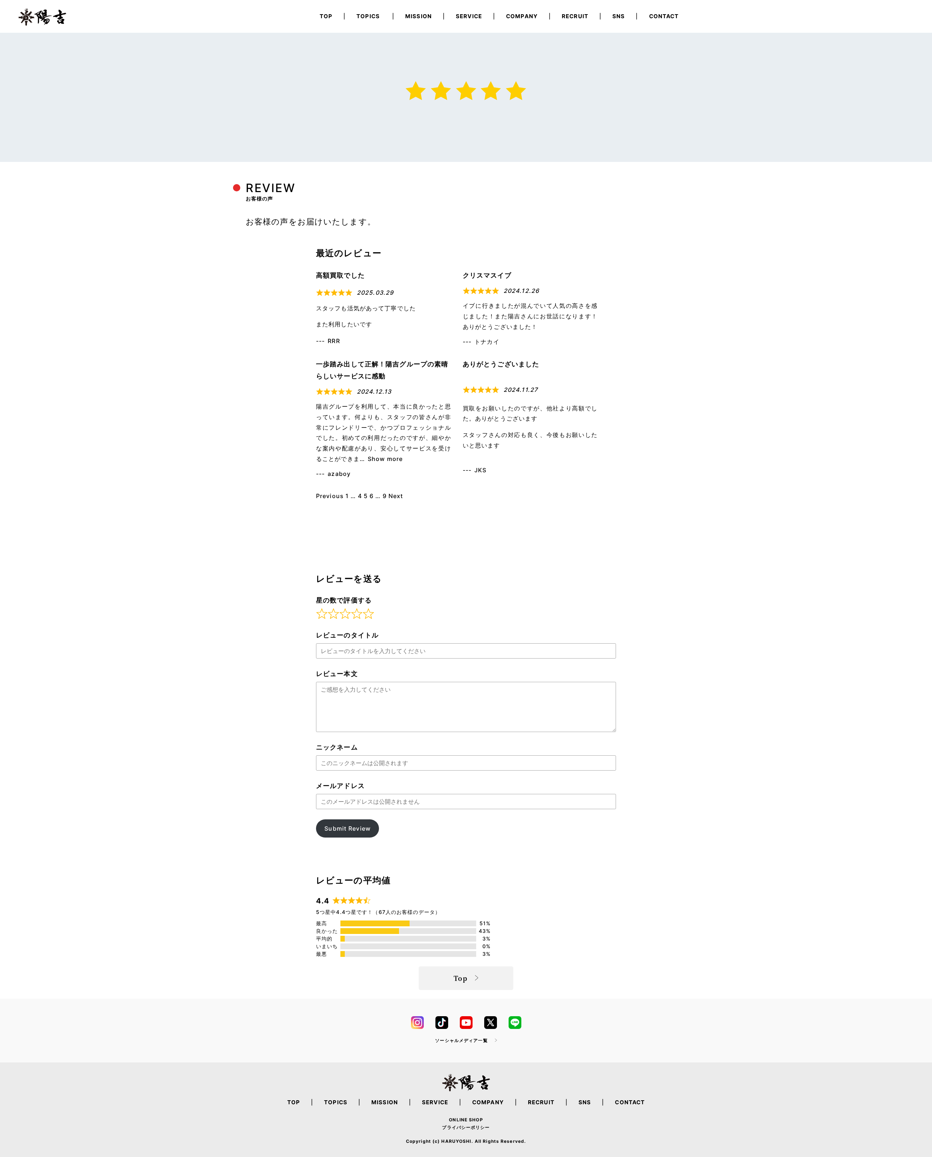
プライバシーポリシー (466, 1127)
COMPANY (522, 16)
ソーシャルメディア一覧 (461, 1040)
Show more (385, 458)
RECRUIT (575, 16)
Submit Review (347, 828)
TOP (326, 16)
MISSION (418, 16)
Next (395, 496)
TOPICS (368, 16)
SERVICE (469, 16)
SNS (618, 16)
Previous (330, 496)
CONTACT (664, 16)
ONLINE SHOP (466, 1119)
